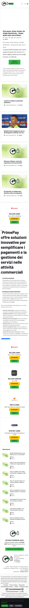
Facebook (18, 562)
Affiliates (18, 560)
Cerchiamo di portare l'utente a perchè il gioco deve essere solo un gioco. (14, 544)
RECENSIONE (14, 218)
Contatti (16, 586)
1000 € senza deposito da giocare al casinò (14, 407)
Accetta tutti (4, 605)
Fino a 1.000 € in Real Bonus (14, 216)
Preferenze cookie (23, 586)
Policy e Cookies (13, 585)
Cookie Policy (4, 602)
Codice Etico (22, 585)
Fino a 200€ (14, 381)
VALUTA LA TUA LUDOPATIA (14, 549)
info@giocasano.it (24, 571)
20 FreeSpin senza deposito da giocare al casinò (14, 433)
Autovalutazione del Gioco (7, 586)
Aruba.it (26, 570)
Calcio (6, 39)
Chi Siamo (5, 585)
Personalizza (18, 605)
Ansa (12, 457)
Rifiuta (11, 605)
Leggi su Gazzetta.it (14, 62)
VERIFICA (14, 222)
